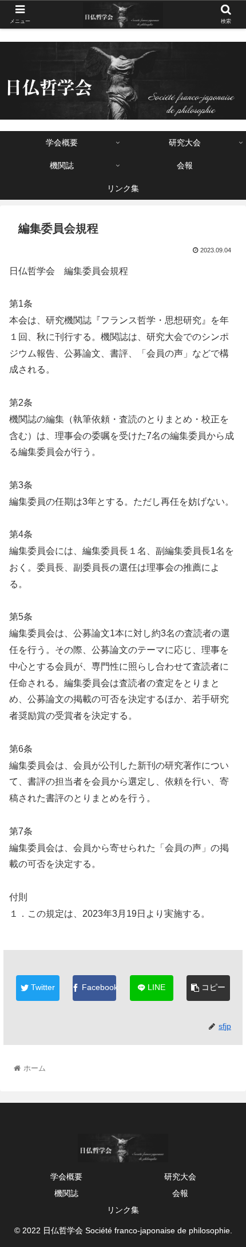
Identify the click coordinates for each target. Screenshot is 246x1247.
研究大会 (180, 1176)
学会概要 (66, 1176)
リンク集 (123, 1209)
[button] (222, 1031)
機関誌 (66, 1193)
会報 (180, 1193)
